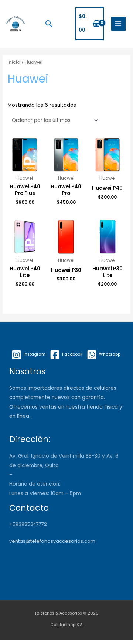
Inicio (14, 62)
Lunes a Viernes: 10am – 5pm (45, 493)
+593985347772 (28, 524)
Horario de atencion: (34, 483)
